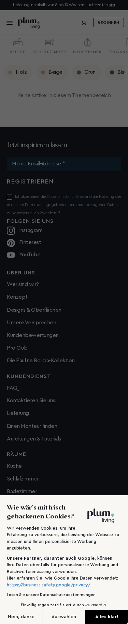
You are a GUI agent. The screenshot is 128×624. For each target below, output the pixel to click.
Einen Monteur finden (32, 426)
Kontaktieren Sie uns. (31, 400)
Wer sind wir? (23, 284)
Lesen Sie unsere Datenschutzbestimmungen (51, 595)
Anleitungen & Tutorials (34, 439)
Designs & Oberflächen (34, 310)
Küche (14, 466)
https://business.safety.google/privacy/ (48, 585)
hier (112, 5)
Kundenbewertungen (33, 335)
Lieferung (18, 413)
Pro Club (17, 348)
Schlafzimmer (23, 478)
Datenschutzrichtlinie (65, 196)
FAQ (12, 388)
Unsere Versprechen (31, 322)
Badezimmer (22, 491)
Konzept (17, 297)
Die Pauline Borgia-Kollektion (41, 360)
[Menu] (7, 22)
